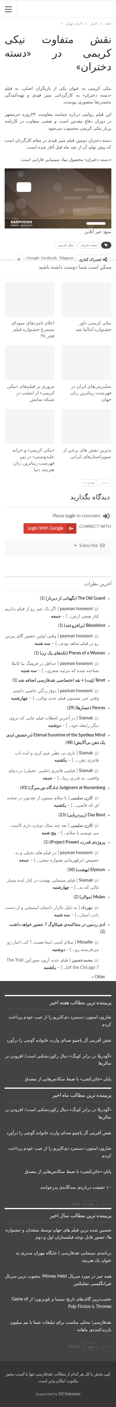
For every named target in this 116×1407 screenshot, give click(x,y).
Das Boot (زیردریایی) (86, 815)
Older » (98, 977)
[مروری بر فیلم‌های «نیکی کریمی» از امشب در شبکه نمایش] (29, 362)
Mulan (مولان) (92, 897)
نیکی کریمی (66, 245)
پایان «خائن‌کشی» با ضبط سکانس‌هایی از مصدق (68, 1079)
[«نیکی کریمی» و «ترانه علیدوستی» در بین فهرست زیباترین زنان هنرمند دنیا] (29, 426)
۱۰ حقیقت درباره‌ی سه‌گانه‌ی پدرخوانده (76, 1187)
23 (62, 815)
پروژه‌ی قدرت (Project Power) (77, 842)
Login (70, 516)
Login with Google (45, 528)
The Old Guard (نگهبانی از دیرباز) (75, 598)
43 (23, 788)
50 (71, 870)
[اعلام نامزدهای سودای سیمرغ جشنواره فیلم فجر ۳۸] (29, 299)
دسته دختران (89, 245)
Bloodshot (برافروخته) (84, 625)
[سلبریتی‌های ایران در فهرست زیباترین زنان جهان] (87, 362)
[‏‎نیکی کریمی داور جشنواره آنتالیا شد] (87, 299)
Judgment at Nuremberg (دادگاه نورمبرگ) (66, 788)
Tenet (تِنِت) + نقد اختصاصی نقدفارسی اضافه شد (61, 680)
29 (70, 708)
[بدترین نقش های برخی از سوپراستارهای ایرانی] (87, 426)
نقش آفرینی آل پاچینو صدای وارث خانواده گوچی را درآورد (58, 1040)
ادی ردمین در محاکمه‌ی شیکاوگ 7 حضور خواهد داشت (57, 925)
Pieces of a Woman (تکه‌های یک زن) (72, 653)
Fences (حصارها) (90, 708)
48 (69, 742)
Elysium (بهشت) (90, 870)
